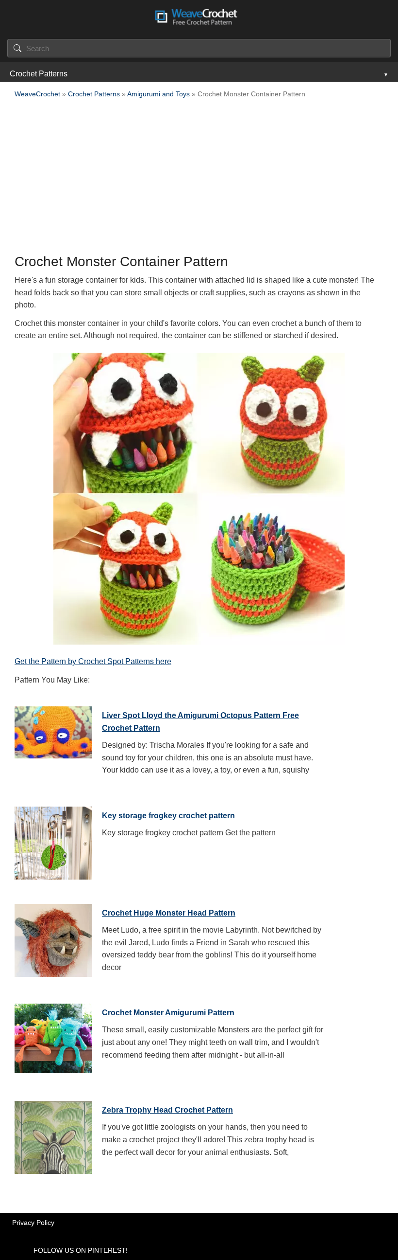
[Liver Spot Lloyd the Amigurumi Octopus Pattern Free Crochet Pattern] (53, 740)
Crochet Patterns (38, 74)
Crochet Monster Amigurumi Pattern (168, 1012)
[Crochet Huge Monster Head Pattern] (53, 938)
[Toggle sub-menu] (385, 74)
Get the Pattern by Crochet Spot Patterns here (93, 661)
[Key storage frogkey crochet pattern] (53, 841)
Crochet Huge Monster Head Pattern (168, 913)
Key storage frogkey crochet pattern (168, 815)
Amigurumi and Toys (158, 94)
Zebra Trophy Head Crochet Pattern (167, 1110)
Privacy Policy (33, 1222)
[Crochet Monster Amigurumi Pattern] (53, 1038)
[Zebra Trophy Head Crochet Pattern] (53, 1135)
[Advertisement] (199, 179)
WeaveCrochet (37, 94)
